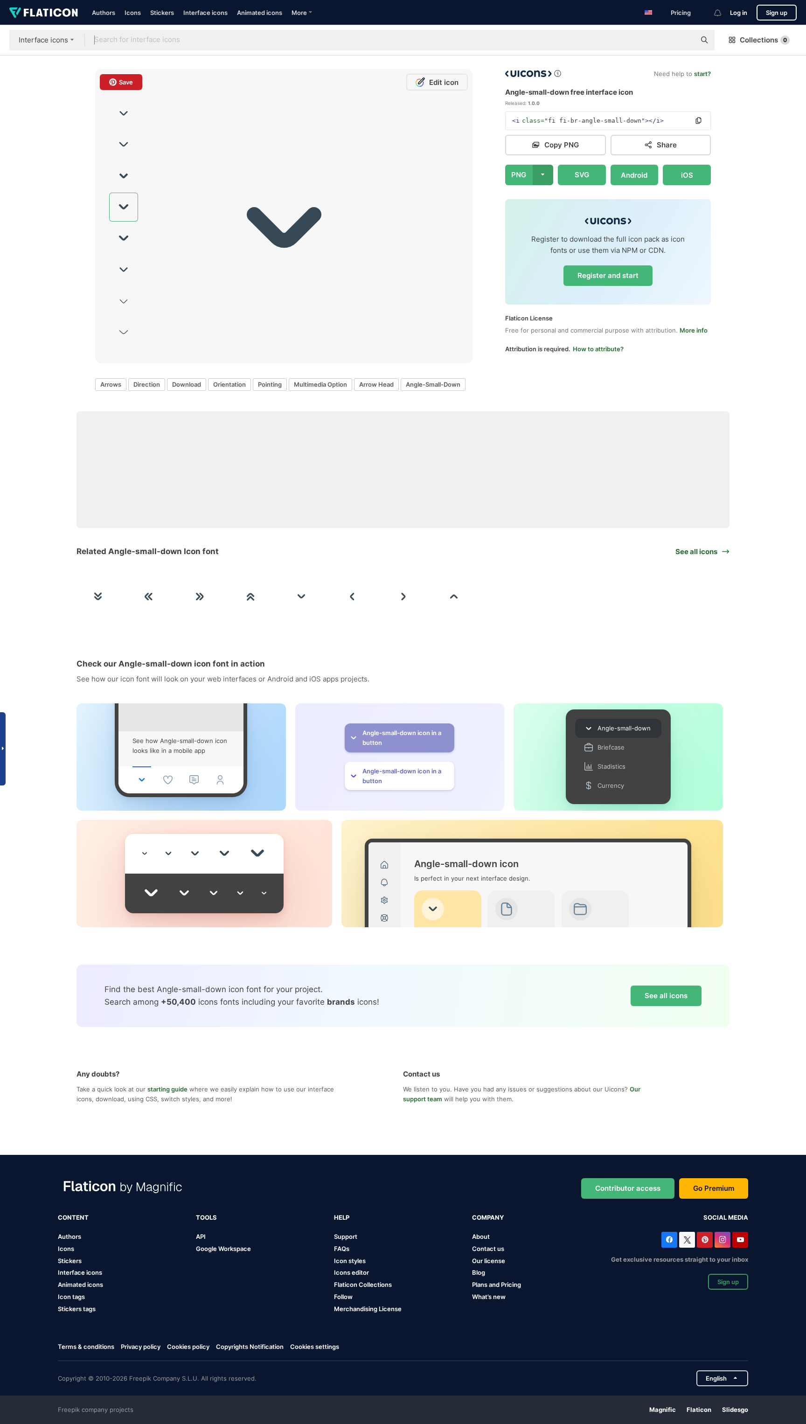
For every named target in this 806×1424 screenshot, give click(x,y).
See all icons (666, 995)
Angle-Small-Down (433, 384)
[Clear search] (684, 40)
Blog (478, 1272)
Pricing (681, 12)
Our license (488, 1260)
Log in (738, 12)
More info (694, 330)
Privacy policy (140, 1346)
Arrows (110, 384)
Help (341, 1217)
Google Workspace (223, 1248)
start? (702, 73)
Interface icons (205, 12)
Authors (103, 12)
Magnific (662, 1409)
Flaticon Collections (363, 1284)
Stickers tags (77, 1309)
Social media (725, 1217)
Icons (133, 12)
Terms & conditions (86, 1346)
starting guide (167, 1089)
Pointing (270, 384)
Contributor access (627, 1188)
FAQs (341, 1248)
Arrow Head (376, 384)
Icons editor (351, 1272)
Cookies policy (188, 1346)
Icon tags (71, 1296)
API (201, 1236)
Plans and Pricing (496, 1284)
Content (73, 1217)
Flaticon (699, 1409)
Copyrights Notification (250, 1346)
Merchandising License (368, 1309)
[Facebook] (669, 1240)
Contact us (488, 1248)
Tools (206, 1217)
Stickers (162, 12)
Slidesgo (735, 1409)
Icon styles (350, 1260)
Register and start (608, 275)
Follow (343, 1296)
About (481, 1236)
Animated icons (259, 12)
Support (345, 1236)
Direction (146, 384)
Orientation (229, 384)
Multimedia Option (320, 384)
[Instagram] (722, 1240)
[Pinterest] (705, 1240)
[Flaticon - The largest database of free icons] (43, 12)
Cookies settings (314, 1346)
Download (186, 384)
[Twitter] (687, 1240)
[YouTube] (740, 1240)
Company (488, 1217)
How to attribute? (598, 349)
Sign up (776, 12)
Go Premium (713, 1188)
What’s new (489, 1296)
